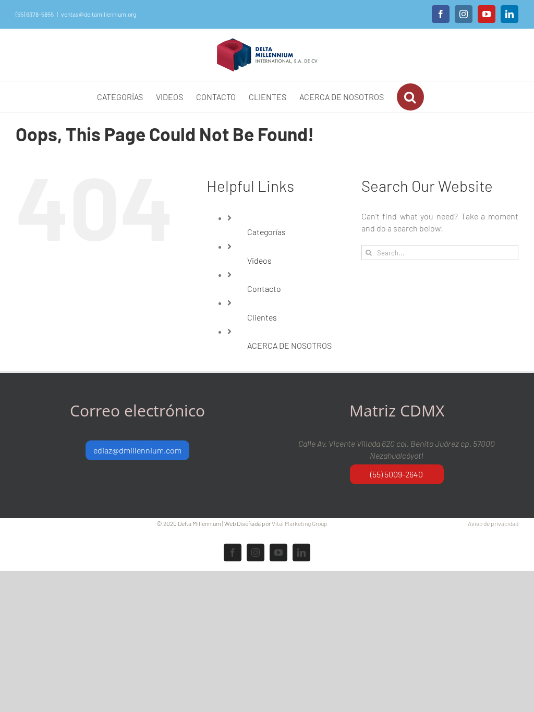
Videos (259, 260)
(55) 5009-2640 (396, 474)
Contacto (264, 288)
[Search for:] (439, 251)
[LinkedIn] (509, 14)
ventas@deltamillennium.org (98, 14)
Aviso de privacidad (493, 523)
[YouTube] (486, 14)
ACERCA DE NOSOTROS (289, 345)
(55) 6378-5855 (35, 14)
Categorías (266, 232)
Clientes (262, 317)
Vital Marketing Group (299, 523)
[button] (410, 97)
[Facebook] (441, 14)
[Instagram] (463, 14)
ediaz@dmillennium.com (137, 450)
